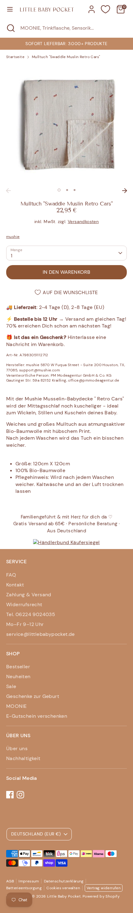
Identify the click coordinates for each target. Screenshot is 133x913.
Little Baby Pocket (64, 896)
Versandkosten (83, 221)
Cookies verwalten (63, 888)
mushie (12, 236)
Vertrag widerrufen (104, 888)
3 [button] (74, 190)
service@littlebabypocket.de (40, 634)
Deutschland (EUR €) (36, 834)
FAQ (11, 575)
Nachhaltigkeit (23, 758)
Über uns (17, 748)
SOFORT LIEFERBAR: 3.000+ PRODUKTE (66, 43)
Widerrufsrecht (24, 604)
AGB (10, 881)
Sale (11, 686)
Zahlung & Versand (28, 594)
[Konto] (91, 6)
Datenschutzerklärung (64, 881)
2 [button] (67, 190)
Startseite (15, 56)
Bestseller (18, 666)
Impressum (29, 881)
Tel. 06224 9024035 (30, 614)
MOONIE (16, 706)
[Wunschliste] (105, 9)
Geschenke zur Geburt (32, 696)
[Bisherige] (8, 190)
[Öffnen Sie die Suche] (10, 28)
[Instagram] (20, 794)
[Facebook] (10, 794)
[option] (66, 43)
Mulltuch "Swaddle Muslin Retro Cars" (66, 56)
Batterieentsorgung (24, 888)
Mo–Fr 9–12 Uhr (25, 624)
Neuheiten (18, 676)
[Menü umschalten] (10, 9)
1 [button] (59, 190)
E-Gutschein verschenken (36, 716)
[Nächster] (124, 190)
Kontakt (15, 584)
